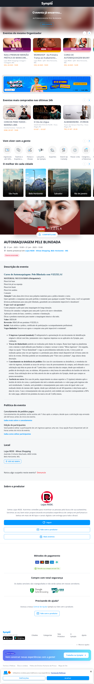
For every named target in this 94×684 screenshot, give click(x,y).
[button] (7, 673)
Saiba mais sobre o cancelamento (18, 420)
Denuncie (41, 472)
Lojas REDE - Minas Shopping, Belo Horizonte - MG (46, 251)
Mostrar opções (83, 645)
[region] (47, 676)
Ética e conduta (22, 666)
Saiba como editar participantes (17, 434)
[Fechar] (91, 671)
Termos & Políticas (58, 673)
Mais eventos (49, 536)
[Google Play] (19, 638)
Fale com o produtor (49, 529)
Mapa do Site (63, 666)
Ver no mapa (14, 461)
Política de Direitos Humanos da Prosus (43, 666)
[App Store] (8, 638)
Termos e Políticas (9, 666)
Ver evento (47, 24)
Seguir (49, 522)
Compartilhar (49, 234)
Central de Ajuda (40, 607)
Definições (24, 678)
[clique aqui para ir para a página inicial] (47, 3)
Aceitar (68, 678)
